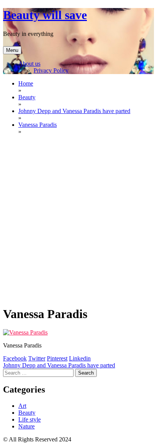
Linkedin (80, 358)
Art (22, 405)
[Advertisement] (78, 220)
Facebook (15, 358)
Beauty (26, 412)
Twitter (36, 358)
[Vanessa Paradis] (25, 332)
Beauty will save (45, 15)
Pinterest (57, 358)
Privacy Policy (51, 70)
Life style (29, 419)
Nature (26, 426)
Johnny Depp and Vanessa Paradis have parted (59, 365)
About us (29, 63)
